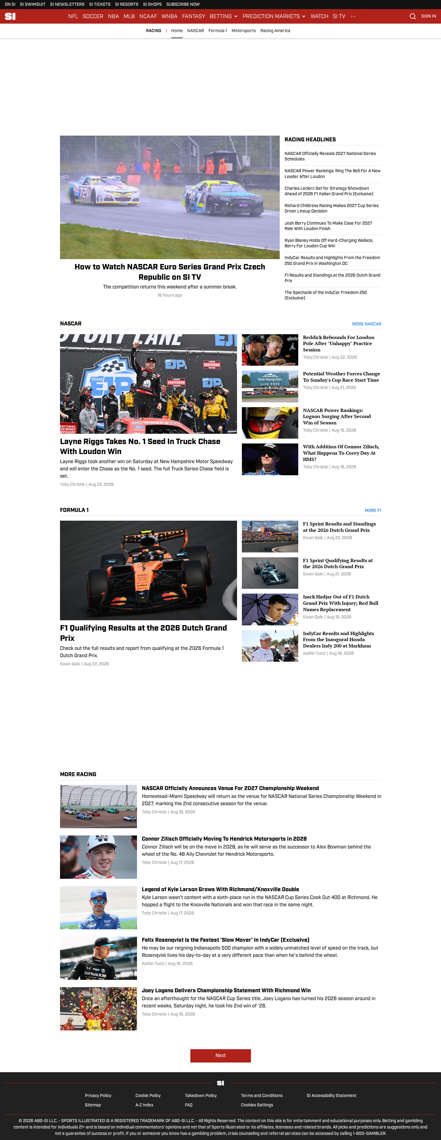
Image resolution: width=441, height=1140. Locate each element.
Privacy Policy (98, 1096)
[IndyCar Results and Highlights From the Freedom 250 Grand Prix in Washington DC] (333, 260)
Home (177, 31)
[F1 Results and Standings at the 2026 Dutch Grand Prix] (333, 278)
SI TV (339, 16)
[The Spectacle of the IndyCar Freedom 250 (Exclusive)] (333, 294)
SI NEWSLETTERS (67, 4)
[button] (224, 16)
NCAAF (148, 16)
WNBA (170, 16)
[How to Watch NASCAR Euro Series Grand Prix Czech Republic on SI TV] (170, 217)
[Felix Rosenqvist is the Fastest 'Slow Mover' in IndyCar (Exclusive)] (220, 958)
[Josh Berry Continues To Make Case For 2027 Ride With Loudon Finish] (333, 226)
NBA (113, 16)
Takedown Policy (201, 1096)
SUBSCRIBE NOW (183, 4)
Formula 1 (218, 31)
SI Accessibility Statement (331, 1096)
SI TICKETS (100, 4)
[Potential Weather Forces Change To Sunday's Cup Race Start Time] (311, 386)
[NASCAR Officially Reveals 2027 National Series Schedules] (333, 158)
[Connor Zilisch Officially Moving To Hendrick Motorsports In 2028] (220, 857)
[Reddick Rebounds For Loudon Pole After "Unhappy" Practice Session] (311, 350)
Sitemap (93, 1105)
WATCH (319, 16)
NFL (73, 16)
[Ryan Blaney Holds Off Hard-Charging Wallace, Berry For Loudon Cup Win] (333, 243)
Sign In (428, 16)
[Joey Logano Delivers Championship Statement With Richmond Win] (220, 1008)
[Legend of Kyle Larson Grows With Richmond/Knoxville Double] (220, 907)
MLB (129, 16)
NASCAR (195, 31)
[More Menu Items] (353, 16)
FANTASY (193, 16)
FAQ (188, 1105)
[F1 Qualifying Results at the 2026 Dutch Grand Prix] (148, 594)
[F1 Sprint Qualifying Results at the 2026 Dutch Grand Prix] (311, 573)
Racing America (275, 31)
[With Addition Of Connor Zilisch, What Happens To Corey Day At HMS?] (311, 459)
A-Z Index (144, 1105)
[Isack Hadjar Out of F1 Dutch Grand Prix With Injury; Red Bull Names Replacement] (311, 609)
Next (220, 1055)
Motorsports (244, 31)
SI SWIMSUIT (32, 4)
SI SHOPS (152, 4)
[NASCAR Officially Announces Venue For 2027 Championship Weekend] (220, 806)
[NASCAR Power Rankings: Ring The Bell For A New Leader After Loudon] (333, 174)
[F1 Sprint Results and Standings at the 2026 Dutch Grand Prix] (311, 536)
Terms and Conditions (261, 1096)
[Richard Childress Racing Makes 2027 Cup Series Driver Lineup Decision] (333, 208)
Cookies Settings (257, 1105)
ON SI (10, 4)
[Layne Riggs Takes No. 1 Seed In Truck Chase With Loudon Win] (148, 411)
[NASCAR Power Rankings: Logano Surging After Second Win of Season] (311, 423)
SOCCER (93, 16)
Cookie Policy (148, 1096)
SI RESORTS (127, 4)
